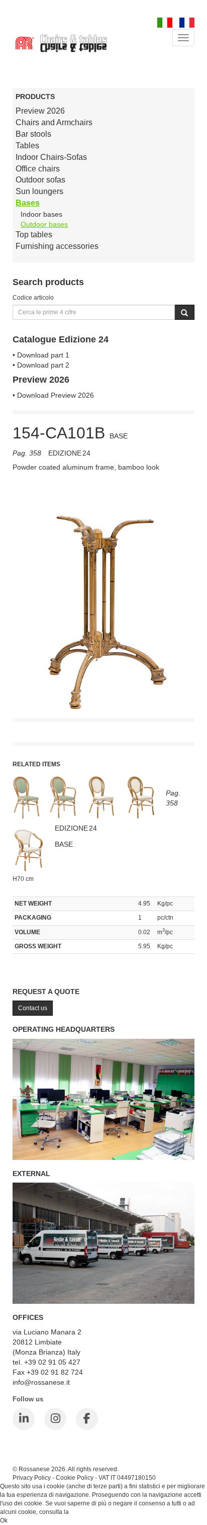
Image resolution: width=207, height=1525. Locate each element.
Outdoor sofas (40, 179)
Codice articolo (33, 297)
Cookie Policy (74, 1477)
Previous (20, 589)
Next (187, 589)
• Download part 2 (41, 365)
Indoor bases (41, 214)
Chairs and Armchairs (54, 122)
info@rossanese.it (41, 1382)
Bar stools (33, 134)
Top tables (34, 234)
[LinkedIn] (24, 1419)
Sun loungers (39, 191)
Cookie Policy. (89, 1511)
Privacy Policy (32, 1477)
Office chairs (38, 168)
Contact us (32, 1008)
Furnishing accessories (57, 246)
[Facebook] (87, 1419)
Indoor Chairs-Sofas (51, 157)
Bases (28, 203)
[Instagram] (55, 1419)
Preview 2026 (40, 111)
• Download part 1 (41, 355)
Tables (27, 145)
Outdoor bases (44, 224)
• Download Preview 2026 (53, 395)
